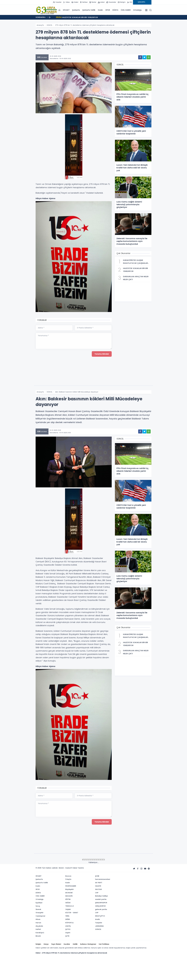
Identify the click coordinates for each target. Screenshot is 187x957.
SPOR (107, 10)
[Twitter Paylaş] (144, 57)
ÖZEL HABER (126, 10)
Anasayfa (40, 25)
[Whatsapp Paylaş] (149, 57)
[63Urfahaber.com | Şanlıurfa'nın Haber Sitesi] (46, 10)
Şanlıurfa (76, 10)
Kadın (100, 10)
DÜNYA (115, 10)
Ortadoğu (137, 10)
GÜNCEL (49, 25)
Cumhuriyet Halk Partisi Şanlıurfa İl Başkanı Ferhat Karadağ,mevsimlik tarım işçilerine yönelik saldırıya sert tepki (103, 18)
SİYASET (66, 10)
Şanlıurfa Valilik (88, 10)
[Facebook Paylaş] (140, 57)
